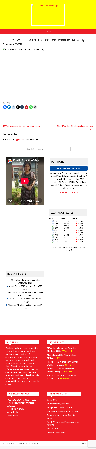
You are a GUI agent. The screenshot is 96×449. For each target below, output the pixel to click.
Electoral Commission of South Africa (63, 411)
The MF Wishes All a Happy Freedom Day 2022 (75, 128)
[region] (25, 237)
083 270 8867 (30, 400)
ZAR (77, 247)
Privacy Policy (53, 428)
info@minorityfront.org (24, 403)
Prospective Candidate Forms (60, 407)
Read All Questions (69, 192)
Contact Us (52, 400)
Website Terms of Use (57, 432)
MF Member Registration (58, 403)
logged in (18, 139)
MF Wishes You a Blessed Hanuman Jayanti (22, 126)
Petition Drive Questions (68, 168)
